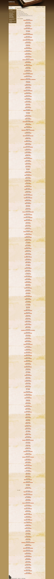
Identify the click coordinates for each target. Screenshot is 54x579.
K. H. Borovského (11, 14)
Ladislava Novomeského (28, 550)
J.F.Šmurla (28, 400)
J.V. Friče (28, 113)
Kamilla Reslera (28, 338)
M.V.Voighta (28, 442)
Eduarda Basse (28, 42)
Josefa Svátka (28, 383)
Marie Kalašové (28, 203)
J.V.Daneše (28, 82)
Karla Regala (28, 335)
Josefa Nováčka (28, 299)
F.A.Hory (28, 169)
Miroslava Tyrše (28, 426)
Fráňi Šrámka (28, 403)
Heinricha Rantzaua (28, 333)
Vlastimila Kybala (28, 237)
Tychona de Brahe (28, 51)
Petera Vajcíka (28, 562)
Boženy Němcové (11, 17)
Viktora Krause (28, 225)
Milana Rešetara (28, 341)
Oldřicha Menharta (28, 276)
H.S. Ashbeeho (28, 497)
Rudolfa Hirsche (28, 149)
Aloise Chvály (28, 178)
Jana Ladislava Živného (28, 482)
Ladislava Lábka (28, 240)
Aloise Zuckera (28, 476)
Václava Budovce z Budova (28, 59)
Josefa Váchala (28, 428)
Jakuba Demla (28, 87)
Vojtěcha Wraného (28, 465)
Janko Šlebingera (28, 397)
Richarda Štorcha (28, 406)
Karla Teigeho (28, 409)
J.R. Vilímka (28, 431)
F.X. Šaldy (28, 389)
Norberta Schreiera (28, 352)
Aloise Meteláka (28, 279)
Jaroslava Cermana (28, 65)
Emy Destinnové (28, 99)
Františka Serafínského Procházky (28, 330)
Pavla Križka (28, 539)
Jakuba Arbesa (28, 25)
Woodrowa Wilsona (28, 570)
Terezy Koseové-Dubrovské (28, 211)
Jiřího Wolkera (28, 462)
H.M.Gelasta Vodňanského (28, 121)
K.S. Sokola (28, 372)
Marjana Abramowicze (27, 20)
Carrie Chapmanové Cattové (28, 502)
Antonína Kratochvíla (28, 217)
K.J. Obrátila (28, 304)
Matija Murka (28, 285)
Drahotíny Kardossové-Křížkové (28, 542)
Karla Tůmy (28, 420)
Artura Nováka (28, 302)
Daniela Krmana (28, 545)
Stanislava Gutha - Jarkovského (28, 130)
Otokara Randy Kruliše (28, 231)
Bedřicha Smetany (28, 366)
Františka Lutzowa (28, 256)
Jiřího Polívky (28, 327)
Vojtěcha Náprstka (28, 287)
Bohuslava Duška (28, 93)
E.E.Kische (28, 206)
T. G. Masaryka (28, 273)
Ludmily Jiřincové (28, 189)
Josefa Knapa (28, 209)
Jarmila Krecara (28, 228)
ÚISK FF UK (19, 578)
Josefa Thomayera (28, 411)
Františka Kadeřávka (28, 197)
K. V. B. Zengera (28, 471)
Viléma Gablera (28, 118)
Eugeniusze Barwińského (28, 39)
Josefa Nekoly (28, 290)
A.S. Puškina (28, 534)
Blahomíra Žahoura (28, 479)
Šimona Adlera (28, 23)
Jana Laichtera (28, 245)
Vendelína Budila (28, 56)
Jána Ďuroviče (28, 511)
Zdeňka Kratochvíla (28, 220)
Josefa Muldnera (28, 282)
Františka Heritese (28, 141)
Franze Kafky (28, 531)
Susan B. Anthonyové (28, 491)
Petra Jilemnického (28, 522)
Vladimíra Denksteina (28, 90)
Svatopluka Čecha (28, 70)
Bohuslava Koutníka (28, 214)
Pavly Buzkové (28, 62)
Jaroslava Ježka (11, 16)
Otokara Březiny (28, 54)
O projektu (11, 10)
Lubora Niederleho (28, 296)
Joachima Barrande (28, 37)
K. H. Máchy (28, 265)
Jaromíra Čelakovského (28, 73)
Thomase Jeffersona (28, 519)
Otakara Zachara (28, 468)
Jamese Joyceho (28, 528)
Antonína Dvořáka (28, 96)
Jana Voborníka (28, 437)
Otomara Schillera (28, 358)
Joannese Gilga (28, 124)
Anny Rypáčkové (28, 347)
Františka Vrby (28, 448)
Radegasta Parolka (28, 313)
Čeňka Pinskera (28, 321)
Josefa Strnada (28, 364)
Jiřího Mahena (28, 262)
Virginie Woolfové (28, 573)
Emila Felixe (27, 104)
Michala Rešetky (28, 553)
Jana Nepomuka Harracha (28, 135)
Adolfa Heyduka (28, 144)
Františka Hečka (28, 525)
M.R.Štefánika (28, 559)
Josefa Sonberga (28, 375)
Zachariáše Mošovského (28, 548)
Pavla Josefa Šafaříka (28, 392)
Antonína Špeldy (28, 380)
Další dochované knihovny (11, 20)
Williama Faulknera (28, 514)
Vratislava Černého (28, 76)
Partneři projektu (23, 578)
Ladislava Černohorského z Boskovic (28, 79)
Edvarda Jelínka (28, 180)
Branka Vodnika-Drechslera (28, 440)
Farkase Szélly (28, 386)
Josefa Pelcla (28, 316)
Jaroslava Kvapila (28, 234)
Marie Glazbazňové (28, 127)
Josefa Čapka (28, 68)
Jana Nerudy (28, 293)
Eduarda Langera (28, 248)
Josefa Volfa (28, 445)
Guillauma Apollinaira (28, 494)
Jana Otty (28, 307)
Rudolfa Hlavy (28, 155)
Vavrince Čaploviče (28, 508)
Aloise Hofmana (28, 161)
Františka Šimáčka (28, 395)
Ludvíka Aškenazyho (28, 28)
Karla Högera (28, 166)
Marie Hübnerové (28, 175)
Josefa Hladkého (28, 152)
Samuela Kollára (28, 536)
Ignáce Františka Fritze (28, 110)
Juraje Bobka (28, 500)
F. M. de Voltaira (28, 567)
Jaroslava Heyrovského (28, 147)
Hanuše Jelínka (28, 183)
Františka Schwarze (28, 361)
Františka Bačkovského (28, 34)
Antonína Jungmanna (28, 194)
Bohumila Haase (28, 132)
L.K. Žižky (28, 485)
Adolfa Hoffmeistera (28, 158)
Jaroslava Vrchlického (27, 451)
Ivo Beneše (28, 45)
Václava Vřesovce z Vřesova (28, 457)
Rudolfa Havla (28, 138)
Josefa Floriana (28, 107)
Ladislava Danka (28, 85)
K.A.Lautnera (28, 242)
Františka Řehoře (28, 349)
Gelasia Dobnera (28, 101)
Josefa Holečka (28, 163)
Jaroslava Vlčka (28, 488)
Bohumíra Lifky (28, 251)
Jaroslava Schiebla (28, 355)
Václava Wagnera (28, 459)
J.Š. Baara (28, 31)
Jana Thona (28, 414)
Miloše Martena (28, 271)
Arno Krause (28, 223)
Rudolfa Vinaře (28, 434)
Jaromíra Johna (28, 192)
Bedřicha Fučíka (28, 116)
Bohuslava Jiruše (28, 186)
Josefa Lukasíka (28, 254)
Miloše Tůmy (28, 423)
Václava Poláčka (28, 324)
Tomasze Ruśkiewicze (28, 344)
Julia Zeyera (28, 473)
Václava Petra (28, 318)
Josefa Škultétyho (28, 556)
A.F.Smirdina (28, 369)
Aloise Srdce (28, 378)
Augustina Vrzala (28, 454)
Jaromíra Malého (28, 268)
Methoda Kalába (28, 200)
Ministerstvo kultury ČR (14, 578)
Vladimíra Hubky (28, 172)
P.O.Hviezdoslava (28, 517)
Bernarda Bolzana (28, 48)
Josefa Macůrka (28, 259)
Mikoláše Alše (11, 13)
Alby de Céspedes (28, 505)
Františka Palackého (28, 310)
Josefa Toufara (28, 417)
